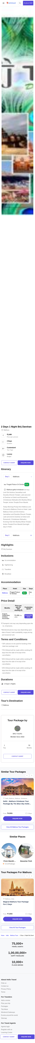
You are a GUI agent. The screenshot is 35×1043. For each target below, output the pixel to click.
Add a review (5, 1000)
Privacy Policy (6, 989)
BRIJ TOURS (17, 734)
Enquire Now (17, 818)
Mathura (6, 430)
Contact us (4, 986)
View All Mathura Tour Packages (17, 827)
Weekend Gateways (8, 1012)
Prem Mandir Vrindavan (8, 861)
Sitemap (4, 1018)
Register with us (6, 1029)
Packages (4, 1006)
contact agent (9, 1037)
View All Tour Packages (17, 927)
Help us (3, 983)
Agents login (5, 1026)
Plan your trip (5, 1003)
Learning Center (6, 1032)
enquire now (26, 1037)
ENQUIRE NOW (28, 616)
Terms (3, 992)
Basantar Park (26, 861)
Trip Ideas (4, 1009)
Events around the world (9, 1015)
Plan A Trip (28, 3)
